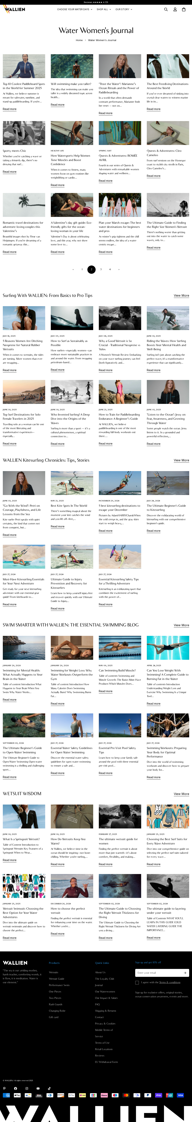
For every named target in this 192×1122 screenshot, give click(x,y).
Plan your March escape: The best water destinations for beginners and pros (120, 227)
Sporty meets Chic (14, 150)
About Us (100, 972)
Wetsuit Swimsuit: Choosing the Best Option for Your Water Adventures (23, 913)
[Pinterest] (4, 1088)
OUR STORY (122, 9)
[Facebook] (15, 1088)
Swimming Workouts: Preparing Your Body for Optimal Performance (166, 752)
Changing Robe (57, 1011)
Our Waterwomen (105, 991)
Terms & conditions (169, 982)
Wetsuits (53, 972)
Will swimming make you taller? (71, 83)
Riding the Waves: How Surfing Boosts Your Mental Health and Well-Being (166, 345)
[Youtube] (38, 1088)
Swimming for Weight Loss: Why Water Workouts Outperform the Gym (72, 674)
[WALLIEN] (14, 9)
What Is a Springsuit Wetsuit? (21, 839)
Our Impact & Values (106, 998)
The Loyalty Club (104, 979)
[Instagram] (26, 1088)
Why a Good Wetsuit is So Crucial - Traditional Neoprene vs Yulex (119, 345)
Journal (99, 985)
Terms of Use (102, 1043)
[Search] (166, 9)
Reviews (99, 1055)
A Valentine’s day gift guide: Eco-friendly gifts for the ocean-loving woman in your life (71, 227)
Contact (99, 1017)
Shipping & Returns (105, 1011)
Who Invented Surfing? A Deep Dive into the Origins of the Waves (70, 419)
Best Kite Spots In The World (69, 505)
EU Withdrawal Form (106, 1062)
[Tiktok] (49, 1088)
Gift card (53, 1017)
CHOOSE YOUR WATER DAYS (73, 9)
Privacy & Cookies (105, 1023)
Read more (9, 109)
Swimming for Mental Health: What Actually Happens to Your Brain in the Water (23, 674)
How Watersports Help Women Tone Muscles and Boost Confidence (70, 160)
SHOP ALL (102, 9)
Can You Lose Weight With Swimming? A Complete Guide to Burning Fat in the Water (168, 674)
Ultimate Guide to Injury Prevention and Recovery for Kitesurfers (69, 583)
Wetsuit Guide (56, 979)
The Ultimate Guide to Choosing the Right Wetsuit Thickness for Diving (120, 913)
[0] (183, 9)
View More (181, 295)
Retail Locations (103, 1049)
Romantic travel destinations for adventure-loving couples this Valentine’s (23, 227)
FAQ (97, 1004)
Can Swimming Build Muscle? (117, 670)
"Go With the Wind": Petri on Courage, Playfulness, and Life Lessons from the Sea (22, 510)
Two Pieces (55, 998)
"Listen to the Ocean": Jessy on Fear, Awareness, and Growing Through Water (166, 419)
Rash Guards (55, 1004)
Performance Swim (59, 985)
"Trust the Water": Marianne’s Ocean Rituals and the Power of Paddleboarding (119, 88)
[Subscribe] (185, 973)
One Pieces (55, 991)
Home (79, 40)
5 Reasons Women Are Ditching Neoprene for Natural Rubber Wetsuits (22, 345)
